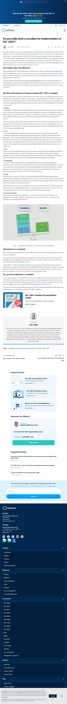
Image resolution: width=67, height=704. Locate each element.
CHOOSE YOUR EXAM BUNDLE (33, 21)
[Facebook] (13, 537)
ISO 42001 (7, 606)
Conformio (7, 552)
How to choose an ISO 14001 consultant (14, 358)
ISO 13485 (7, 619)
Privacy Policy (5, 697)
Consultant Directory (10, 594)
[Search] (56, 26)
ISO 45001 (7, 616)
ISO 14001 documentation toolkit (37, 271)
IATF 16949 (7, 646)
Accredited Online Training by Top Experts (37, 393)
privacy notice (51, 486)
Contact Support (9, 686)
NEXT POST (58, 355)
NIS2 (5, 633)
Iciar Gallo (11, 47)
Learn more (29, 383)
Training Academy (9, 565)
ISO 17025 (7, 623)
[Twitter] (8, 537)
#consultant (11, 348)
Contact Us (17, 25)
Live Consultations (10, 591)
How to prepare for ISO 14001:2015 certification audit (51, 359)
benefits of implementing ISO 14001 (48, 52)
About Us (7, 664)
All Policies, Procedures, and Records (34, 381)
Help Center (7, 683)
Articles (6, 574)
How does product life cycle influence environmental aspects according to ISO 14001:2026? (33, 457)
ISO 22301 (7, 629)
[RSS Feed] (22, 537)
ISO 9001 (7, 609)
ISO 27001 (7, 603)
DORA (6, 636)
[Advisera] (6, 30)
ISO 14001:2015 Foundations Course (20, 262)
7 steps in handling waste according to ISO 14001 (25, 472)
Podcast (6, 587)
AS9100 (6, 649)
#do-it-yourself (20, 348)
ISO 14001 (18, 71)
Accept (53, 696)
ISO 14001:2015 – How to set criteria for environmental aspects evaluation (32, 465)
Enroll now (30, 396)
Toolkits (6, 556)
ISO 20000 (7, 626)
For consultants (9, 652)
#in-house (39, 348)
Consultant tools (9, 668)
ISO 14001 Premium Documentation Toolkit (44, 287)
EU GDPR (7, 639)
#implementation (30, 348)
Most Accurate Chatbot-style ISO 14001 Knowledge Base (39, 405)
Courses (6, 559)
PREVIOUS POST (10, 355)
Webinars (7, 578)
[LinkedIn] (3, 537)
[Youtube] (17, 537)
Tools (5, 584)
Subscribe (33, 496)
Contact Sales (8, 671)
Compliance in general (11, 655)
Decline (61, 696)
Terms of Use (8, 674)
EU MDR (6, 642)
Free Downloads (9, 581)
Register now (33, 442)
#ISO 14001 (46, 348)
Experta (6, 562)
